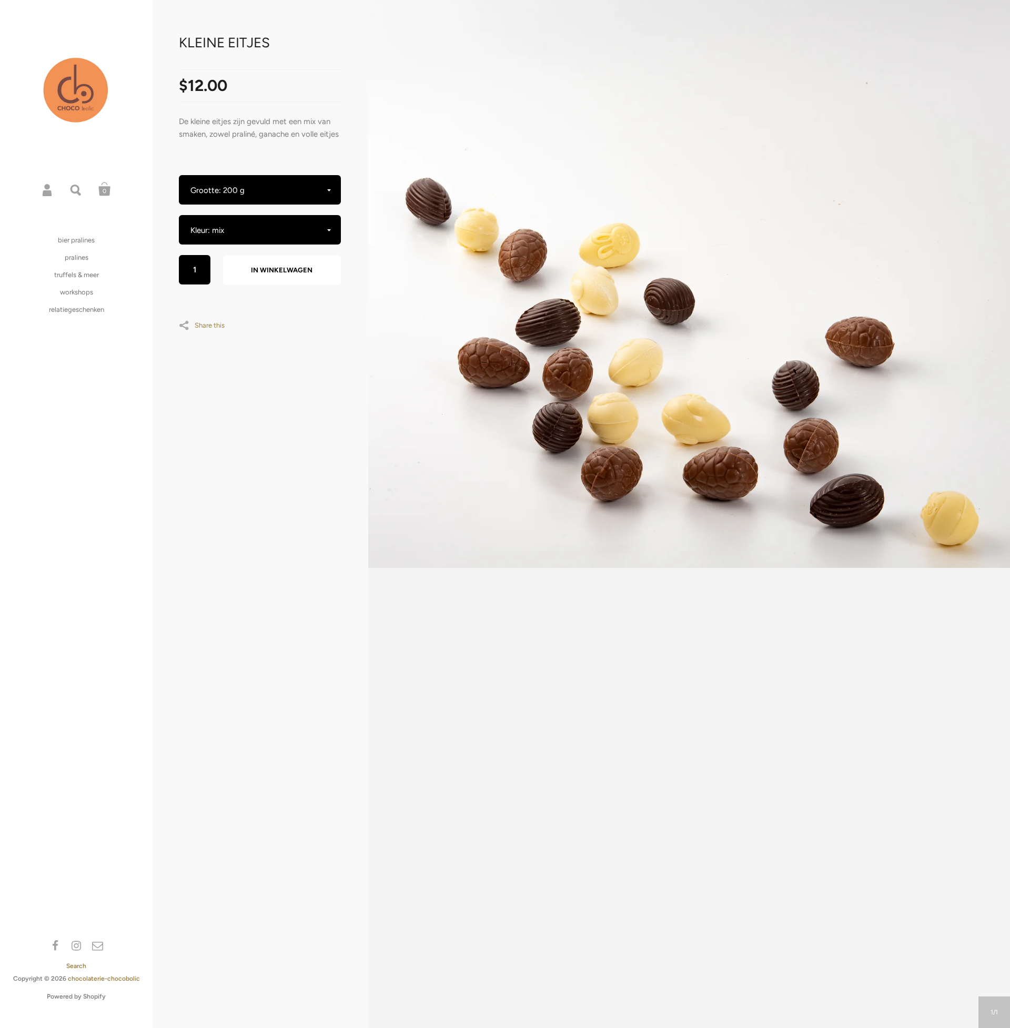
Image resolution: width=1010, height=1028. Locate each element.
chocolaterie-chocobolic (104, 978)
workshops (76, 292)
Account (47, 189)
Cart (104, 189)
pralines (76, 257)
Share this (210, 325)
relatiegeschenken (76, 309)
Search (76, 189)
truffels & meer (76, 275)
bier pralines (76, 240)
